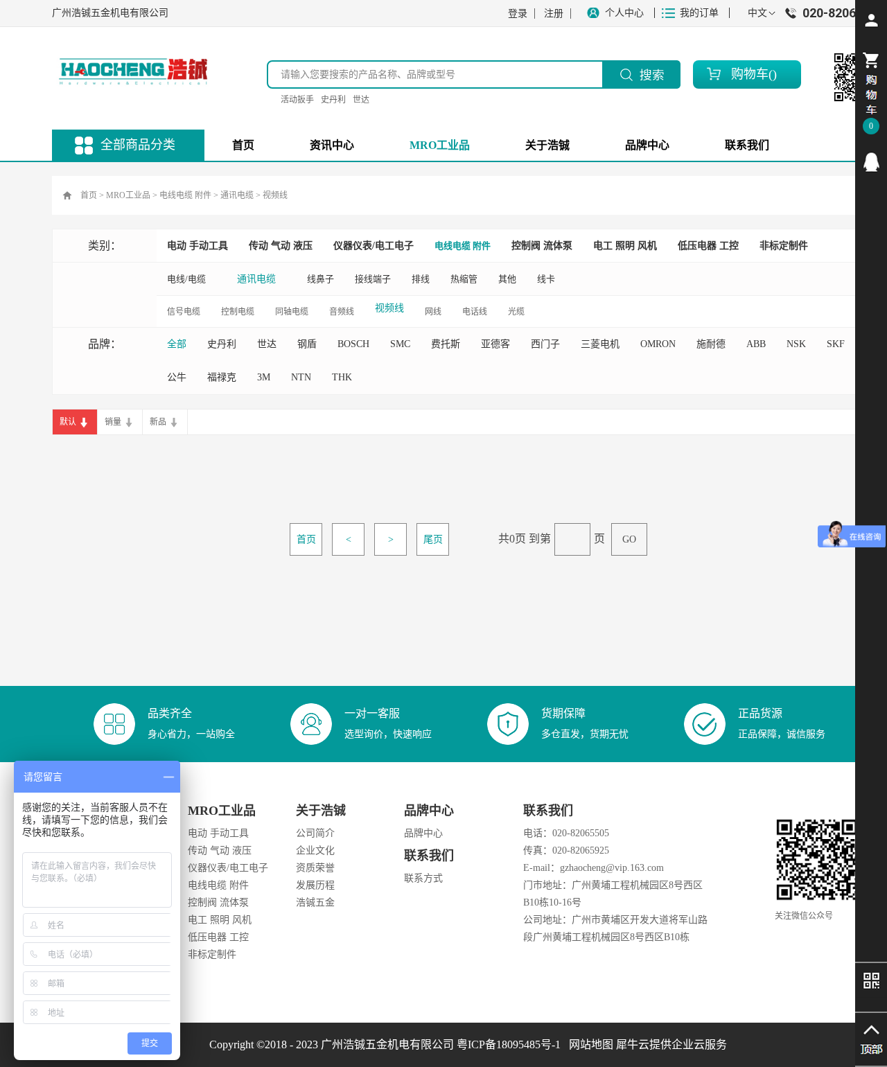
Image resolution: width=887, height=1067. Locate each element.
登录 (517, 13)
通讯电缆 (237, 195)
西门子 (545, 344)
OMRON (658, 344)
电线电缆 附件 (185, 195)
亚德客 (495, 344)
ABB (756, 344)
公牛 (176, 377)
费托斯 (445, 344)
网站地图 (588, 1044)
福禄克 (221, 377)
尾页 (433, 539)
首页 (243, 145)
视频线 (275, 195)
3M (263, 377)
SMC (400, 344)
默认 (68, 422)
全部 (176, 344)
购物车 (750, 74)
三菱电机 (600, 344)
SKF (836, 344)
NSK (796, 344)
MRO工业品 (128, 195)
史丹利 (333, 100)
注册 (553, 13)
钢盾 (307, 344)
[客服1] (871, 162)
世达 (361, 100)
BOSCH (353, 344)
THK (342, 377)
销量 (113, 422)
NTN (301, 377)
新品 (158, 422)
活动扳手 (297, 100)
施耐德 (711, 344)
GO (629, 539)
